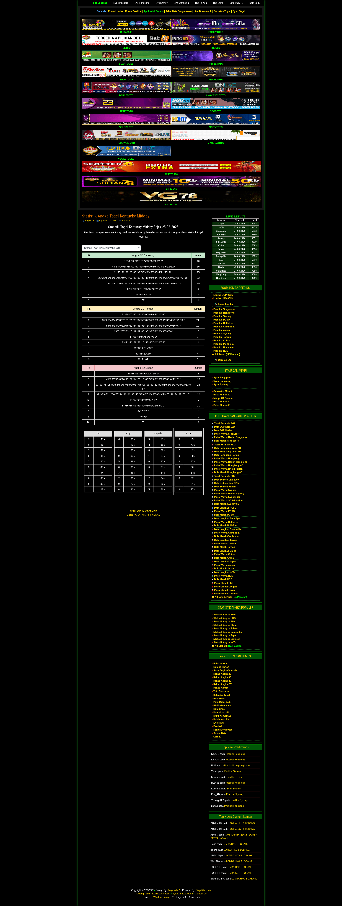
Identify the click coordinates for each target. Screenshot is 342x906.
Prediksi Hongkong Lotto (237, 765)
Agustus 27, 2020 (108, 220)
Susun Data (219, 733)
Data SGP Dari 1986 (224, 427)
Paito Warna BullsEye (226, 522)
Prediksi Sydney (222, 316)
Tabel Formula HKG (225, 444)
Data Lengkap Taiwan (225, 540)
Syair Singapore (222, 377)
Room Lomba (115, 11)
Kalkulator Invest (222, 729)
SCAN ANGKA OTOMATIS (143, 511)
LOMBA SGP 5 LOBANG (242, 829)
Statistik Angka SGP (224, 614)
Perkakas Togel (222, 11)
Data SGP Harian (223, 430)
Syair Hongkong (222, 381)
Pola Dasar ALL (221, 702)
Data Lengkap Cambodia (227, 529)
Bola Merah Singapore (226, 440)
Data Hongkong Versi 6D (227, 451)
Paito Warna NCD (223, 575)
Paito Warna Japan (224, 565)
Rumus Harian (221, 667)
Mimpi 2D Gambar (223, 398)
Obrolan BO (224, 360)
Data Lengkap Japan (225, 561)
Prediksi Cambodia (223, 326)
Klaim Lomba (225, 304)
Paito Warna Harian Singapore (230, 437)
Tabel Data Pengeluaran (179, 11)
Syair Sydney (220, 384)
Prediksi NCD (220, 351)
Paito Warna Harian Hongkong (230, 462)
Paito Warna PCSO (224, 511)
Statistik (126, 220)
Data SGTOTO (236, 2)
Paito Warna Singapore (227, 433)
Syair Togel (239, 11)
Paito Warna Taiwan (225, 543)
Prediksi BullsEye (223, 323)
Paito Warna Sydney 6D (227, 497)
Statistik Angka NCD (224, 642)
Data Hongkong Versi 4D (227, 448)
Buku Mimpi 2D (221, 394)
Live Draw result (203, 11)
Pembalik (218, 726)
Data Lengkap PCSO (225, 507)
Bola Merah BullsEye (225, 525)
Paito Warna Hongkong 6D (228, 465)
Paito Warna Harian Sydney (229, 493)
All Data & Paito (223, 597)
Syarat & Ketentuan (182, 893)
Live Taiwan (201, 2)
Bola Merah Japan (224, 568)
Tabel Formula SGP (225, 423)
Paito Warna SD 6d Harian (228, 500)
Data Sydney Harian (225, 486)
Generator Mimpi (222, 391)
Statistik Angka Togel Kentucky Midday (115, 216)
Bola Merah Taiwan (224, 547)
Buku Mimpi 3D (221, 401)
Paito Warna (220, 663)
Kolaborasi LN (221, 719)
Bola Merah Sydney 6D (226, 504)
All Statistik (221, 646)
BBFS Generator (222, 705)
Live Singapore (120, 2)
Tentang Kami (143, 893)
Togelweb (89, 220)
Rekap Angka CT (222, 684)
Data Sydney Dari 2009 (226, 479)
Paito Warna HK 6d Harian (228, 469)
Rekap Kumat (220, 687)
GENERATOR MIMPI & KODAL (143, 514)
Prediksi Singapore (224, 309)
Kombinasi (219, 709)
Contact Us (201, 893)
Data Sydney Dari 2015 (226, 483)
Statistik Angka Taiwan (225, 628)
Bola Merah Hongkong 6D (228, 472)
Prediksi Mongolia (223, 344)
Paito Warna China (224, 554)
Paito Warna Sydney (225, 490)
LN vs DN (218, 722)
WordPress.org (161, 897)
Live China (218, 2)
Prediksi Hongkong (224, 312)
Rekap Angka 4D (222, 680)
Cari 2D (217, 736)
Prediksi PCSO (221, 319)
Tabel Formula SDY (224, 476)
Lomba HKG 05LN (223, 298)
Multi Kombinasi (222, 716)
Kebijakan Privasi (161, 893)
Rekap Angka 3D (222, 677)
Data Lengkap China (225, 551)
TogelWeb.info (203, 890)
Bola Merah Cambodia (226, 536)
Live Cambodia (181, 2)
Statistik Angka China (225, 625)
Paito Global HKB (223, 583)
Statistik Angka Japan (225, 635)
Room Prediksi (133, 11)
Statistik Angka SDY (224, 621)
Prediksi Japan (221, 330)
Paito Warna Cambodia (226, 532)
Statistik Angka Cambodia (227, 632)
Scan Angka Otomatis (225, 670)
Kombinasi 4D (221, 712)
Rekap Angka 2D (222, 674)
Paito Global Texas (224, 590)
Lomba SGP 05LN (223, 295)
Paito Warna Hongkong (227, 458)
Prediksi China (221, 340)
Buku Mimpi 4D (221, 405)
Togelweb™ (174, 890)
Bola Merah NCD (223, 579)
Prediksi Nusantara (223, 347)
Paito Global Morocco (226, 593)
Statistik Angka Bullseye (226, 639)
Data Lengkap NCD (224, 572)
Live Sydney (162, 2)
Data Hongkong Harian (226, 455)
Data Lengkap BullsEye (227, 518)
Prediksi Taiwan (222, 337)
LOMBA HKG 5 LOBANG (242, 823)
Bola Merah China (224, 557)
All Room (220, 354)
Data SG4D (255, 2)
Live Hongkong (142, 2)
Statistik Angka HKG (224, 618)
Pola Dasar (219, 698)
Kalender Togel (221, 695)
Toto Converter (221, 691)
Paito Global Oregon (225, 586)
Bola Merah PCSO (224, 514)
